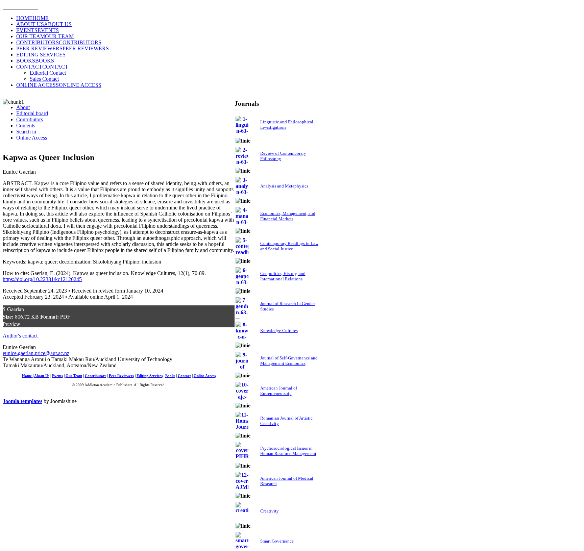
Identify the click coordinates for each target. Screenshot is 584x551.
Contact (184, 376)
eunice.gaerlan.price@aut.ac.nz (36, 353)
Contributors (95, 376)
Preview (11, 323)
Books (170, 376)
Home (27, 376)
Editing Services (150, 376)
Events (57, 376)
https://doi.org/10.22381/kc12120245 (42, 279)
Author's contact (20, 336)
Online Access (205, 376)
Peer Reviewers (121, 376)
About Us (41, 376)
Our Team (74, 376)
